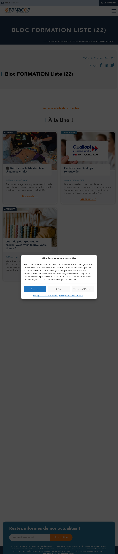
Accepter (35, 289)
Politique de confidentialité (45, 295)
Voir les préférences (83, 289)
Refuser (59, 289)
